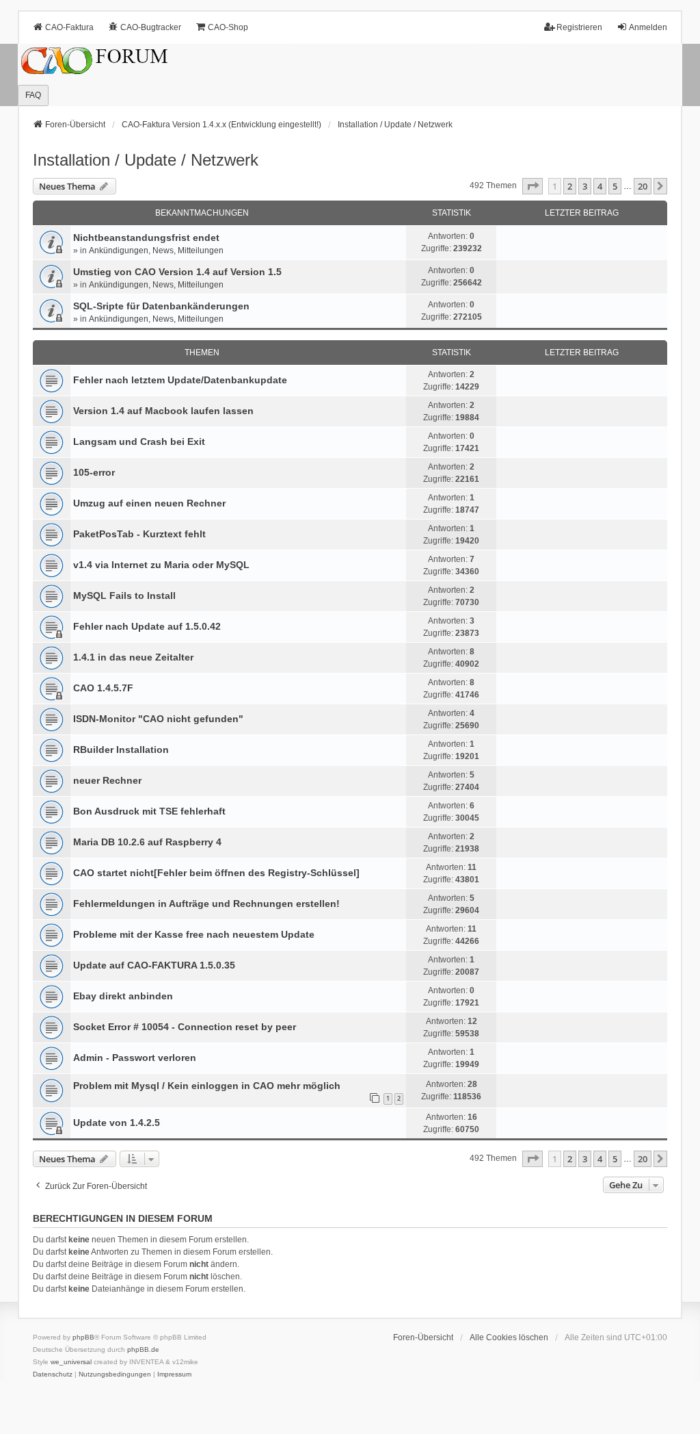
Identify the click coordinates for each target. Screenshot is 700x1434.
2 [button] (569, 186)
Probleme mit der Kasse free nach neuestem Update (193, 934)
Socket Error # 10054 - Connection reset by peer (184, 1026)
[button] (532, 186)
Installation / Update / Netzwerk (145, 160)
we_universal (71, 1362)
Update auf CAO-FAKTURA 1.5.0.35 (154, 965)
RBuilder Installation (121, 749)
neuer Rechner (107, 780)
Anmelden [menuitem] (648, 27)
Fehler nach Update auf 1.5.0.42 (147, 626)
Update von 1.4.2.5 (116, 1122)
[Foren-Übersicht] (350, 74)
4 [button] (599, 186)
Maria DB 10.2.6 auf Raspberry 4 (147, 841)
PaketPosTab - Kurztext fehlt (139, 533)
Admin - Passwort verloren (134, 1057)
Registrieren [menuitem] (579, 27)
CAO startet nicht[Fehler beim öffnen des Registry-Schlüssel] (216, 872)
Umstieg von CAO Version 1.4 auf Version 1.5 (177, 271)
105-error (94, 472)
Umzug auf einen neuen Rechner (149, 503)
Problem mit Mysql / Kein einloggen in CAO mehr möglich (206, 1085)
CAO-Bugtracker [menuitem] (150, 27)
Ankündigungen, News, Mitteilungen (156, 250)
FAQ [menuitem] (33, 95)
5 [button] (614, 186)
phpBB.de (143, 1349)
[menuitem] (52, 1374)
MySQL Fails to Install (124, 595)
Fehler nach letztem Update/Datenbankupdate (180, 379)
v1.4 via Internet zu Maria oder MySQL (161, 564)
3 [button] (584, 186)
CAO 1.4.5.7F (103, 687)
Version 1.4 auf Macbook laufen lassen (163, 410)
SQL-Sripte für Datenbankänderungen (161, 305)
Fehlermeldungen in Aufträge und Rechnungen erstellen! (206, 903)
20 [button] (642, 186)
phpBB (83, 1337)
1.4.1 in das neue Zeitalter (133, 657)
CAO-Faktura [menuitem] (69, 27)
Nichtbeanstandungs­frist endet (146, 237)
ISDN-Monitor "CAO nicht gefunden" (158, 718)
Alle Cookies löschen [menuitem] (509, 1337)
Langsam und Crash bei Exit (139, 441)
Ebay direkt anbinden (123, 995)
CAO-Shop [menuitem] (228, 27)
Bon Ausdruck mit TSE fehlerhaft (149, 811)
